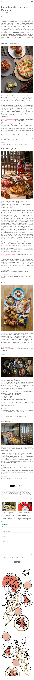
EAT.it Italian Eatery (6, 347)
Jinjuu (2, 415)
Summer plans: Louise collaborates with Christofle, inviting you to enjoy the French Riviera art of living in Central (8, 517)
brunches (3, 492)
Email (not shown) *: (6, 531)
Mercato (3, 142)
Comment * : (5, 541)
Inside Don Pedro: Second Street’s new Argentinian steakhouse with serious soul (24, 517)
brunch (26, 491)
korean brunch (11, 493)
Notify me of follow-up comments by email (13, 557)
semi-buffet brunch (11, 494)
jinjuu (6, 493)
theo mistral (19, 494)
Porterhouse (4, 476)
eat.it (21, 492)
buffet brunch (16, 492)
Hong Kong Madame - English (17, 2)
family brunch (26, 492)
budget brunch (9, 492)
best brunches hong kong (18, 491)
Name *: (4, 526)
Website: (4, 536)
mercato (17, 493)
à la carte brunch (8, 491)
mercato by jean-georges (25, 493)
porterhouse (4, 494)
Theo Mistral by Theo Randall (8, 274)
